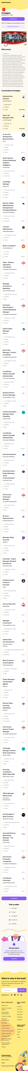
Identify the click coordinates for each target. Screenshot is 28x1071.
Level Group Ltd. (7, 101)
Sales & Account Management (5, 1043)
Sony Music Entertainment (6, 799)
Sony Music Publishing (8, 212)
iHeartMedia (6, 606)
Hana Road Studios (8, 665)
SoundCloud (6, 167)
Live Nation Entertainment (10, 269)
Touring (3, 1047)
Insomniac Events (7, 480)
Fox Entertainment (7, 248)
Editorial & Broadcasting (5, 1019)
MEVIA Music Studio (8, 819)
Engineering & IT (5, 1025)
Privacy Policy (5, 1059)
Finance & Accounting (7, 1031)
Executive (19, 1029)
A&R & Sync (4, 1005)
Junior (18, 1037)
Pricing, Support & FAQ (7, 1066)
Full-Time (19, 1006)
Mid (18, 1034)
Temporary (20, 1012)
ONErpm (5, 686)
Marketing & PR (5, 1036)
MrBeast (5, 333)
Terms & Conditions (6, 1056)
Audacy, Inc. (6, 186)
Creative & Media (6, 1016)
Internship (19, 1014)
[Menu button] (25, 2)
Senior (18, 1032)
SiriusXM (5, 710)
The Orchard (6, 842)
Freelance (19, 1017)
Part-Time (19, 1009)
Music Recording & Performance (6, 1039)
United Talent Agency (8, 231)
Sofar (4, 587)
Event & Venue (5, 1028)
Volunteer (19, 1019)
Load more (14, 898)
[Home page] (6, 2)
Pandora (5, 542)
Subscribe (14, 958)
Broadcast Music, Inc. (8, 520)
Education (4, 1023)
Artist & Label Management (5, 1013)
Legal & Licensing (6, 1033)
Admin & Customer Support (6, 1008)
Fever (4, 141)
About (3, 1063)
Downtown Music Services (7, 645)
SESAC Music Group (8, 776)
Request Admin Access (13, 26)
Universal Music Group (9, 290)
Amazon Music (7, 418)
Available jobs (13, 19)
